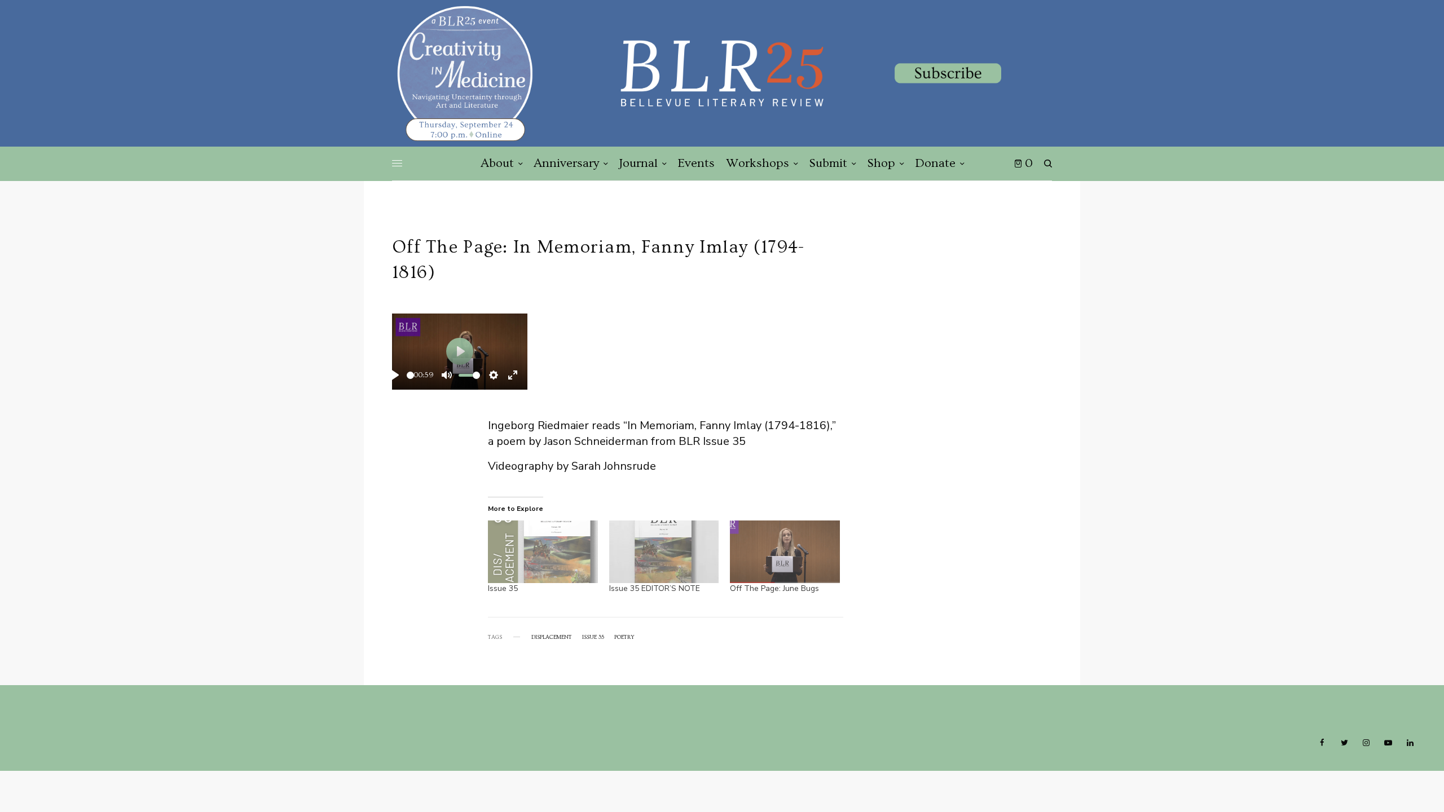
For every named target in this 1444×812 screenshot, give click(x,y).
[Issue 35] (543, 551)
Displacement (551, 637)
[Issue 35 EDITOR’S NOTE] (664, 551)
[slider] (410, 375)
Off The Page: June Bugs (774, 588)
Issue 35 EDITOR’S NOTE (655, 588)
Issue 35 (503, 588)
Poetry (624, 637)
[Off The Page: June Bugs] (785, 551)
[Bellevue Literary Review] (722, 73)
